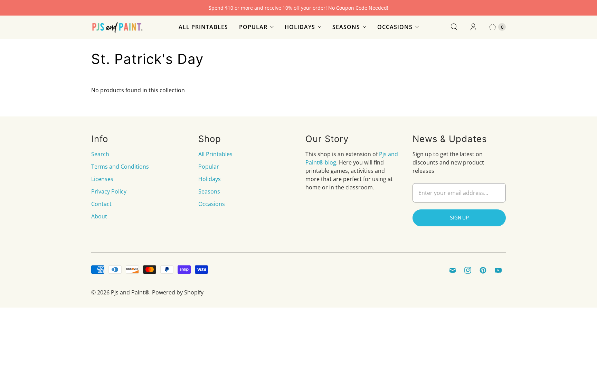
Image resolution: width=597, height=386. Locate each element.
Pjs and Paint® (130, 292)
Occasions (395, 27)
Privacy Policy (108, 191)
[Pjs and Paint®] (117, 27)
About (99, 216)
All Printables (203, 27)
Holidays (300, 27)
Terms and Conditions (120, 166)
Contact (101, 204)
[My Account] (473, 27)
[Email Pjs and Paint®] (452, 270)
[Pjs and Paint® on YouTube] (498, 270)
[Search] (454, 27)
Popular (253, 27)
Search (100, 154)
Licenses (102, 179)
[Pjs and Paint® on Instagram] (467, 270)
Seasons (346, 27)
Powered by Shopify (177, 292)
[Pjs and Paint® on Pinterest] (483, 270)
